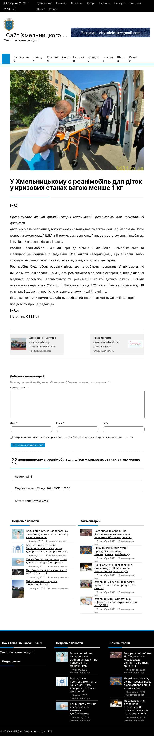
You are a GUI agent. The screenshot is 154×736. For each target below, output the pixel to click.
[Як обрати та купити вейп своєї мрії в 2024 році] (18, 572)
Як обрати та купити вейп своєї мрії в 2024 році (46, 572)
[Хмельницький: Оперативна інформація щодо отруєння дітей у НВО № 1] (86, 601)
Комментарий (19, 387)
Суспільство (44, 3)
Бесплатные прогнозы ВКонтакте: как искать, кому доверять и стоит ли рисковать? (47, 548)
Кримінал (77, 3)
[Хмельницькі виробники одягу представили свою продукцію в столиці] (86, 584)
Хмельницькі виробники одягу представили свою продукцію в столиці (114, 585)
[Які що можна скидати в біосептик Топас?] (18, 589)
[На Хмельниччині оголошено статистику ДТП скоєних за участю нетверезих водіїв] (86, 567)
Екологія (104, 3)
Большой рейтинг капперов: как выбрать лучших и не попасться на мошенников (47, 534)
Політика (135, 3)
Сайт (105, 423)
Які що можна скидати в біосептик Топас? (41, 583)
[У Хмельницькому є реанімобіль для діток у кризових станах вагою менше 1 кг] (77, 120)
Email (60, 423)
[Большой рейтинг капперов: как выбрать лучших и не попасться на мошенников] (18, 534)
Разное (53, 9)
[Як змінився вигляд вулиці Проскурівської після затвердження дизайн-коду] (86, 550)
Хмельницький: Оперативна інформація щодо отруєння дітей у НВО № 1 (115, 602)
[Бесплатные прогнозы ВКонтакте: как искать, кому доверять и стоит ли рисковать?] (18, 548)
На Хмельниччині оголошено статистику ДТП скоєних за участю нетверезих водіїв (113, 568)
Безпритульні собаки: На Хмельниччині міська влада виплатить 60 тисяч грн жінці (113, 534)
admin (29, 476)
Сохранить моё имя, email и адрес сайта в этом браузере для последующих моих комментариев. (73, 437)
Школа (40, 9)
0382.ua (32, 316)
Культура (119, 3)
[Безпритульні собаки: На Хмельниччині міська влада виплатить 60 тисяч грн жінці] (86, 532)
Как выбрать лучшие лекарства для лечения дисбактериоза (46, 561)
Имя (13, 423)
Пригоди (61, 3)
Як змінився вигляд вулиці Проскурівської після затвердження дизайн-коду (112, 551)
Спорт (91, 3)
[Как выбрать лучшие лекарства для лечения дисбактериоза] (18, 562)
